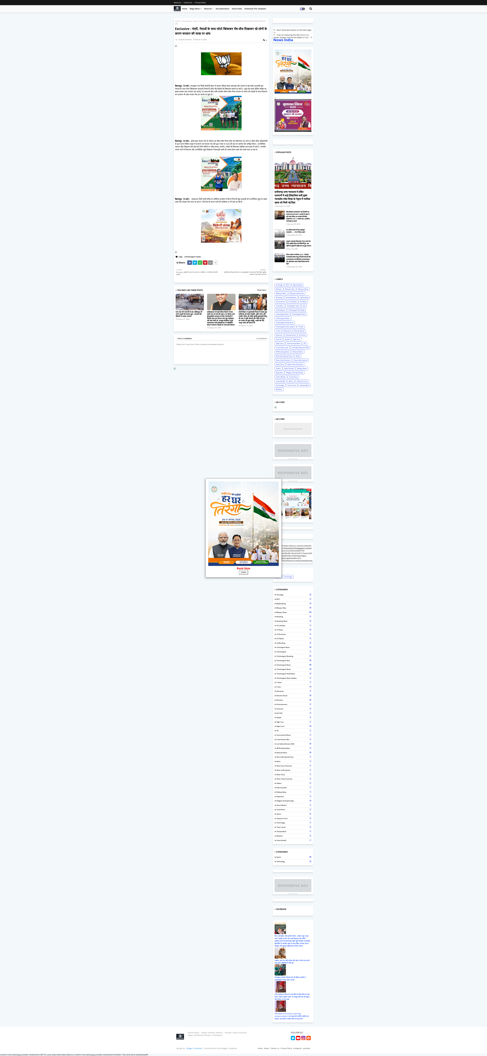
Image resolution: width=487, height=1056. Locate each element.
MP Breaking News (282, 352)
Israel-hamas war (282, 348)
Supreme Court (302, 381)
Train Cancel (292, 385)
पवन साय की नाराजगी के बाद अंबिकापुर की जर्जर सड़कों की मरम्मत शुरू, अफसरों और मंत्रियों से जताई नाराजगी (189, 314)
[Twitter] (195, 262)
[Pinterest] (205, 262)
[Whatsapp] (200, 262)
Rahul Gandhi (289, 368)
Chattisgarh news (293, 306)
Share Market (281, 377)
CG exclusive (280, 302)
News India (283, 39)
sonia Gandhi (280, 381)
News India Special (300, 360)
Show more (261, 290)
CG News (303, 302)
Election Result (299, 331)
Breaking (279, 297)
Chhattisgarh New (282, 314)
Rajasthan (279, 373)
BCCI (288, 285)
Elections (279, 335)
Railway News (302, 368)
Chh (304, 306)
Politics (278, 368)
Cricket (300, 327)
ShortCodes (237, 8)
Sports (291, 381)
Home (184, 8)
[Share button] (215, 262)
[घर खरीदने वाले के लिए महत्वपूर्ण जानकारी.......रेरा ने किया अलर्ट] (280, 233)
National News (298, 352)
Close (243, 572)
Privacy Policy (200, 2)
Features (208, 8)
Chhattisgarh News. (283, 318)
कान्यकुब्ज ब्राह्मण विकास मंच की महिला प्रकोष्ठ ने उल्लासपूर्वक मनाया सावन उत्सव (290, 978)
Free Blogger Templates (227, 1048)
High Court (280, 343)
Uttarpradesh (304, 385)
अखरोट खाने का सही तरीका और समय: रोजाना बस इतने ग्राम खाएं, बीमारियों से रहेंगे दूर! (292, 961)
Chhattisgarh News (189, 21)
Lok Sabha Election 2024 (300, 348)
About (266, 1048)
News (298, 356)
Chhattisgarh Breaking (296, 310)
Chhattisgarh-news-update (285, 327)
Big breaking (297, 285)
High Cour (296, 339)
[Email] (210, 262)
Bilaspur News (303, 289)
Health (287, 339)
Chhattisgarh (280, 310)
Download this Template (255, 8)
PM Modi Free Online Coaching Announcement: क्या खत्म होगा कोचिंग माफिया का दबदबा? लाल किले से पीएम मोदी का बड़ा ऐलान (292, 1016)
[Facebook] (189, 262)
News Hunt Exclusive (283, 360)
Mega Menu (195, 8)
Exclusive (302, 335)
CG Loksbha (292, 302)
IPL (305, 343)
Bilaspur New (290, 289)
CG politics (279, 306)
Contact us (188, 2)
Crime (278, 331)
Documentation (222, 8)
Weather (279, 389)
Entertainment (291, 335)
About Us (177, 2)
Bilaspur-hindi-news (297, 293)
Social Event (293, 377)
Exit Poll (278, 339)
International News (293, 343)
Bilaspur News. (281, 293)
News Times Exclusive (295, 364)
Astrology (279, 285)
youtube (306, 1048)
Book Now (243, 568)
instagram (297, 1048)
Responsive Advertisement (293, 429)
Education (287, 331)
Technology (280, 385)
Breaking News (291, 297)
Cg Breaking (304, 297)
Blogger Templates (194, 1048)
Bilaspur (279, 289)
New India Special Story (284, 356)
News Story (280, 364)
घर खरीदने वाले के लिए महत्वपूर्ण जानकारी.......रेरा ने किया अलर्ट (295, 231)
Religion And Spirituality (294, 373)
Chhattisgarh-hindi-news (284, 322)
